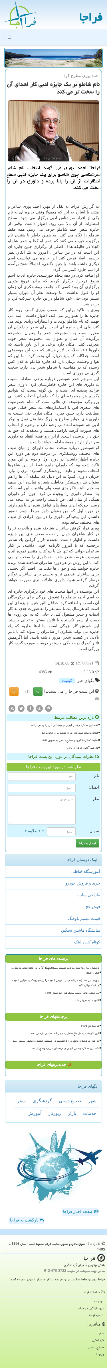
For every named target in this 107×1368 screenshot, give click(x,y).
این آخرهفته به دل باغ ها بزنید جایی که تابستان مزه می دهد (65, 1033)
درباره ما (98, 1301)
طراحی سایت (88, 895)
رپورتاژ (54, 1113)
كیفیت (67, 681)
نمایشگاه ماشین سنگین (80, 930)
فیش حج (93, 907)
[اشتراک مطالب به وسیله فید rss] (12, 708)
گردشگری (42, 1100)
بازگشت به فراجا (25, 1220)
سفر (21, 1100)
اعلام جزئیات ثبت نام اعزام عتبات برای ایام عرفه (70, 733)
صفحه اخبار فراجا (78, 1211)
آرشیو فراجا (96, 1315)
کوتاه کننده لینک (87, 942)
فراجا (91, 17)
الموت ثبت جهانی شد (87, 1000)
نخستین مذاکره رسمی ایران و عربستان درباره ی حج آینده (64, 725)
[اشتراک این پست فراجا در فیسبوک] (30, 708)
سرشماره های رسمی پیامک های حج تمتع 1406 (72, 993)
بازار (72, 1113)
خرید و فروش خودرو (82, 883)
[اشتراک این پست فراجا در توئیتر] (21, 708)
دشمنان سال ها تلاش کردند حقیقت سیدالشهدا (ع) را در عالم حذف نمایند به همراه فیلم (55, 970)
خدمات (89, 1113)
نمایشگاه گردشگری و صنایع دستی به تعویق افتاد (70, 740)
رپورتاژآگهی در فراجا (91, 1308)
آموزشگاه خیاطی (85, 871)
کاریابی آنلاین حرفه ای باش (82, 748)
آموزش (34, 1113)
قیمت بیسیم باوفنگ (84, 918)
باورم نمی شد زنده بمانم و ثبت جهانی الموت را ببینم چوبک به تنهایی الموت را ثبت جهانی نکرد (55, 982)
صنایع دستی (70, 1100)
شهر (92, 1100)
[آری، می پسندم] (38, 691)
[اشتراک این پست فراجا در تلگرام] (39, 708)
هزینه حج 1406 (89, 1026)
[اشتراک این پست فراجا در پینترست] (49, 708)
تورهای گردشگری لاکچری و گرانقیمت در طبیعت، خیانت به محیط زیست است (56, 1041)
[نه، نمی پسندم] (14, 691)
